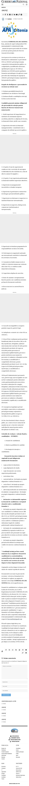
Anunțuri (3, 7)
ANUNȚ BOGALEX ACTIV (8, 701)
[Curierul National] (14, 1)
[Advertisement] (14, 149)
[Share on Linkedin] (14, 14)
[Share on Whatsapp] (12, 14)
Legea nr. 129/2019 (9, 391)
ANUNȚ (3, 707)
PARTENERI (19, 763)
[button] (2, 4)
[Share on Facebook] (5, 14)
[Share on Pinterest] (10, 14)
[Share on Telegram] (22, 650)
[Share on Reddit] (19, 650)
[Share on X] (7, 14)
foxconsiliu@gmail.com (14, 619)
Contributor (10, 18)
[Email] (17, 14)
